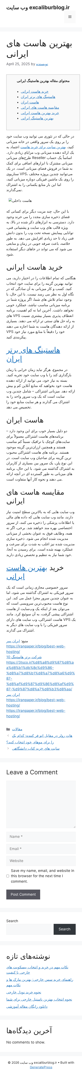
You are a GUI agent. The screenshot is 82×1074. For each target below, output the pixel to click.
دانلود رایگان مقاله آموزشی (27, 1006)
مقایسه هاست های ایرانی (40, 107)
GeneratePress (41, 1067)
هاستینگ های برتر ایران (38, 97)
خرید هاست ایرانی (35, 91)
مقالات (17, 729)
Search (12, 921)
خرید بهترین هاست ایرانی (40, 113)
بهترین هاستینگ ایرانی (37, 118)
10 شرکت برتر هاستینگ (24, 657)
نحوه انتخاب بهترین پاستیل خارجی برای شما (39, 999)
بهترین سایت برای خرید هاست (43, 147)
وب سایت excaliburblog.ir (38, 7)
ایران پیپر (13, 641)
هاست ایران (30, 102)
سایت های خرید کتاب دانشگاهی (36, 748)
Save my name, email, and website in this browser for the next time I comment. (42, 876)
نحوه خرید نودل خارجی (23, 992)
